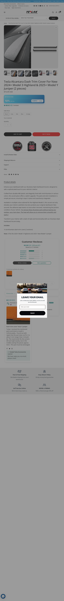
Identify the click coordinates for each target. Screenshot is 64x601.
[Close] (45, 285)
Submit (32, 313)
